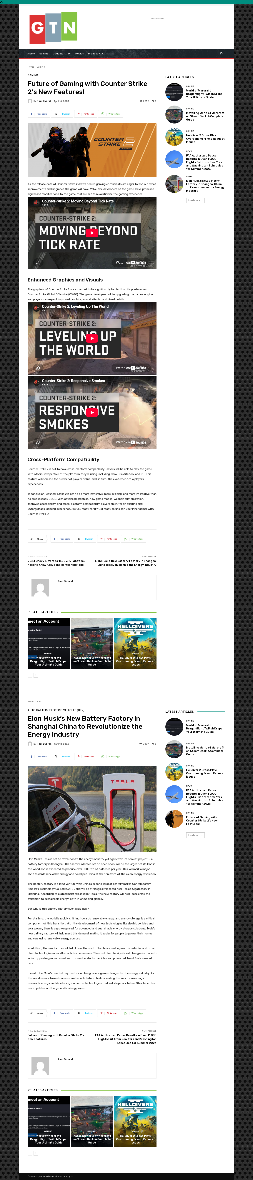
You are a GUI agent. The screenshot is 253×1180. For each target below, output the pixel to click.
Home (31, 66)
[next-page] (36, 675)
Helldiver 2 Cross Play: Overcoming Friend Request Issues (135, 661)
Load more (194, 200)
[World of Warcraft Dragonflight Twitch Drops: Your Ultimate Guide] (49, 643)
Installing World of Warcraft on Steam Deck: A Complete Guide (92, 661)
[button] (221, 53)
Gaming (40, 66)
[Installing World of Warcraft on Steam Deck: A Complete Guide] (92, 643)
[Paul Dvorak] (31, 101)
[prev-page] (30, 675)
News (189, 151)
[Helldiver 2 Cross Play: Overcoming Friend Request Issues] (135, 643)
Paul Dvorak (44, 101)
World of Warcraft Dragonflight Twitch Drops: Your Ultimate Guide (48, 661)
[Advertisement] (157, 29)
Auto (189, 177)
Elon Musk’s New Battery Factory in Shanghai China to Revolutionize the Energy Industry (205, 185)
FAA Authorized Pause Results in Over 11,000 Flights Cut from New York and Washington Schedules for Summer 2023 (204, 162)
